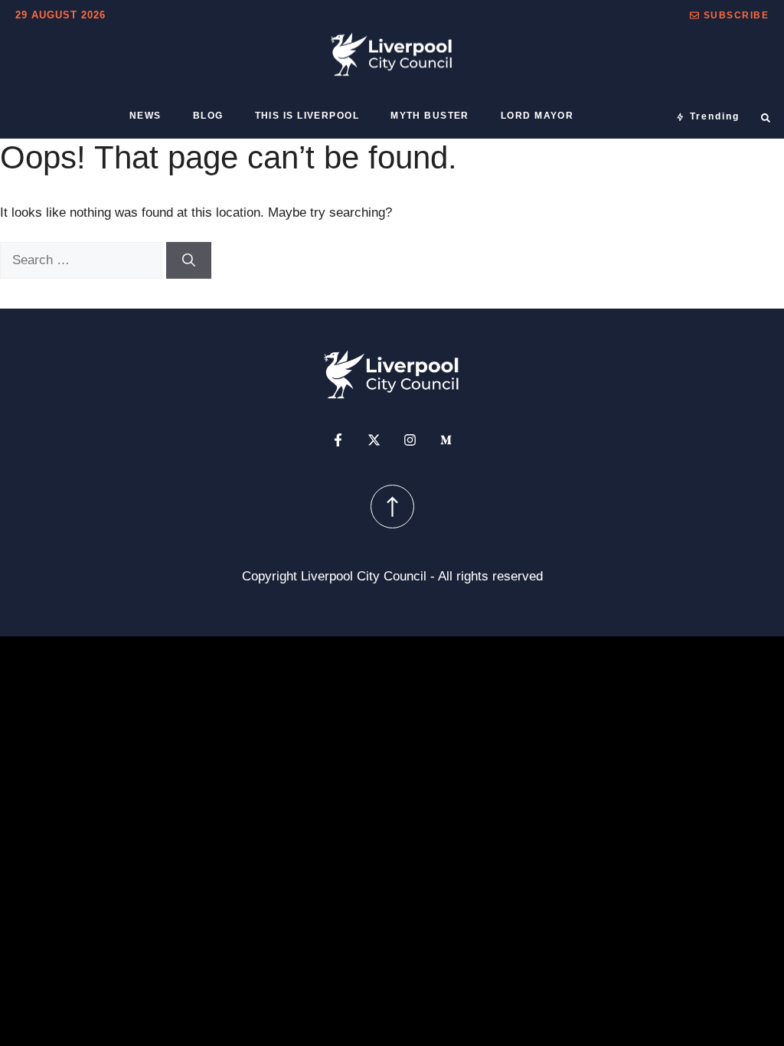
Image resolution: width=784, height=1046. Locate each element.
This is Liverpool (307, 115)
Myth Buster (429, 115)
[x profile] (374, 439)
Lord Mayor (537, 115)
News (145, 115)
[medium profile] (445, 439)
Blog (208, 115)
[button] (729, 15)
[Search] (188, 260)
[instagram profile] (409, 439)
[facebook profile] (338, 439)
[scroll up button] (392, 506)
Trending (715, 116)
